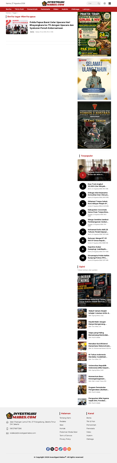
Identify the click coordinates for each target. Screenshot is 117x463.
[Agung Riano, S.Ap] (82, 313)
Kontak (62, 428)
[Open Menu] (109, 3)
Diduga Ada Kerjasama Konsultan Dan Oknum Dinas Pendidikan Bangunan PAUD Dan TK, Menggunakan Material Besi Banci (98, 194)
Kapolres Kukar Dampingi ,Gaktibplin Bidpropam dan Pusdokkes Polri (97, 248)
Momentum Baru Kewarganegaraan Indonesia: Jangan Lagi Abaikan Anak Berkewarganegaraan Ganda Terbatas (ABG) (98, 377)
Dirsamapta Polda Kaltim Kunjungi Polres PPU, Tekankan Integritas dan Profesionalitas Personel (98, 257)
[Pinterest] (56, 449)
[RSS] (69, 449)
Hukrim (89, 436)
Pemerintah (91, 425)
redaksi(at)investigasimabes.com (23, 433)
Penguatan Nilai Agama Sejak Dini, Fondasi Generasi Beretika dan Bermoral (99, 399)
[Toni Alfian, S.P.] (82, 324)
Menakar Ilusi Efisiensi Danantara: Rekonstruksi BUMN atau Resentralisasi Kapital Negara (100, 345)
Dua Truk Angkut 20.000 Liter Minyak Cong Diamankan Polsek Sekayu (98, 185)
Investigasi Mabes (57, 457)
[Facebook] (48, 449)
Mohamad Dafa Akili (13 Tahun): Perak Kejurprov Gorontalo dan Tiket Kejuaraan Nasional (98, 231)
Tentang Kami (65, 418)
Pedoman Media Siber (68, 432)
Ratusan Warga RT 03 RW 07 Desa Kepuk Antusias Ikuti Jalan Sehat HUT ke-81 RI (97, 239)
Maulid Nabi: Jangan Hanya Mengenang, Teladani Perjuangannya (99, 323)
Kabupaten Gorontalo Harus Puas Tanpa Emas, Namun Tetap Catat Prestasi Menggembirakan (98, 211)
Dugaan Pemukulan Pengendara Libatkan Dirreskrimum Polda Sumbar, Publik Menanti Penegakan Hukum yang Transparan (99, 388)
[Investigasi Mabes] (53, 3)
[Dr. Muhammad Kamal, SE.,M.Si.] (82, 346)
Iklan (61, 425)
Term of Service (66, 436)
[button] (98, 3)
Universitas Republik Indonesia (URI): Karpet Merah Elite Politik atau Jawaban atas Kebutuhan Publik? (100, 367)
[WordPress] (60, 449)
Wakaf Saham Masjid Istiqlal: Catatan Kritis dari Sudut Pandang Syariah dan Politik (100, 312)
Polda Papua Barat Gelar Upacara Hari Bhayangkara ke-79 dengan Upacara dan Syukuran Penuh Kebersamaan (52, 25)
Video (88, 432)
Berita (32, 32)
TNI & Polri (90, 421)
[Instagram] (65, 449)
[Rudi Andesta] (82, 335)
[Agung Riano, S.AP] (82, 367)
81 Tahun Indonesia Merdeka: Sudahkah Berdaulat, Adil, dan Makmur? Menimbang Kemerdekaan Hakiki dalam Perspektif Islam (98, 356)
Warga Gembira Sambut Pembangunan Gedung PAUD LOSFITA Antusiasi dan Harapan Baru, (98, 221)
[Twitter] (52, 449)
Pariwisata (90, 428)
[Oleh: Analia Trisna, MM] (82, 378)
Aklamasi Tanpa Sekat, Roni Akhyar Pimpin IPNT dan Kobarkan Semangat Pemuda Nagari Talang (98, 202)
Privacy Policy (65, 439)
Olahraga (90, 439)
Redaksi (63, 421)
